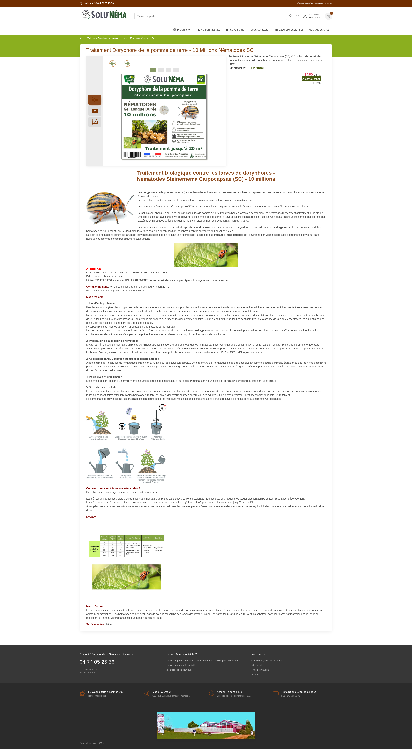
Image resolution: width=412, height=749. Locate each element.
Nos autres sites (319, 29)
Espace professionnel (289, 29)
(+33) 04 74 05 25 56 (103, 3)
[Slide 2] (161, 70)
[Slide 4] (176, 70)
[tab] (94, 111)
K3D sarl (102, 743)
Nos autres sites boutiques (178, 669)
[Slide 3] (168, 70)
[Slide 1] (153, 70)
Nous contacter (259, 29)
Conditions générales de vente (266, 660)
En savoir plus (235, 29)
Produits (182, 29)
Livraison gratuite (209, 29)
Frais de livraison (260, 669)
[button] (328, 16)
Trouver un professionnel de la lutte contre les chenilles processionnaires (202, 660)
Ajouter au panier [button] (311, 78)
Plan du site (257, 674)
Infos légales (257, 665)
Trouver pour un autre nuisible (180, 665)
